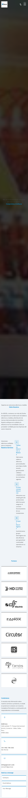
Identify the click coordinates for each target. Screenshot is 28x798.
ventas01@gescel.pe (7, 767)
